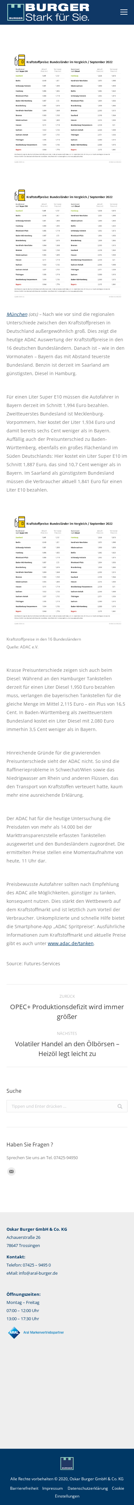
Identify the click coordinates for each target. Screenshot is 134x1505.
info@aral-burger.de (38, 1273)
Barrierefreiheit (24, 1488)
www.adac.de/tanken (71, 943)
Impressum (52, 1488)
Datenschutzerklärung (88, 1488)
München (17, 314)
